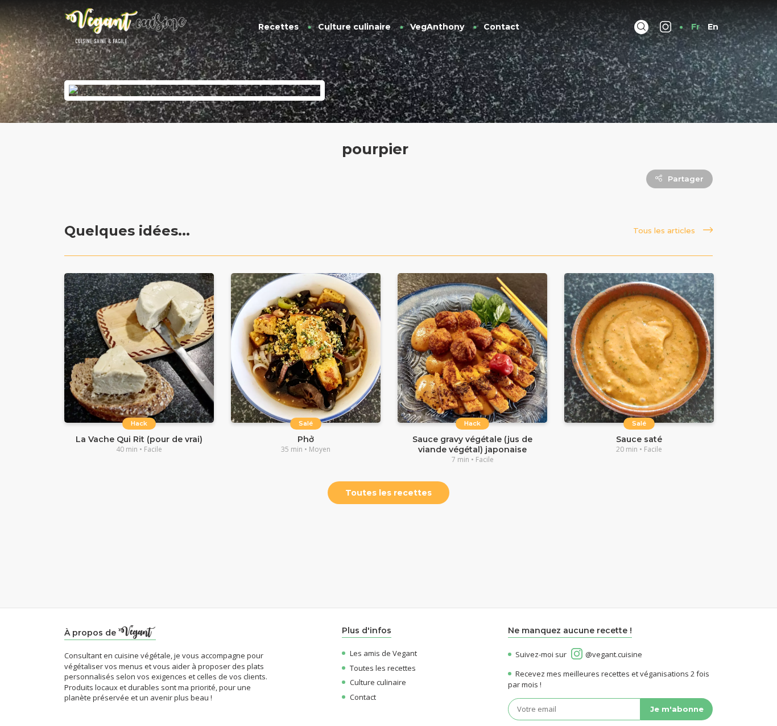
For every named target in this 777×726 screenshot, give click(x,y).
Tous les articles (665, 230)
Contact (501, 27)
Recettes (278, 27)
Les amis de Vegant (383, 653)
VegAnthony (437, 27)
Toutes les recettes (388, 493)
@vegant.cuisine (613, 654)
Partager (686, 178)
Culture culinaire (354, 27)
